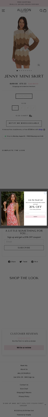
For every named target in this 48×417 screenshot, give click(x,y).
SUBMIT (35, 216)
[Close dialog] (45, 193)
